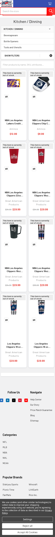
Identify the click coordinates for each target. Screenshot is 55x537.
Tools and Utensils (13, 47)
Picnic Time (8, 489)
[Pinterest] (20, 400)
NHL (5, 457)
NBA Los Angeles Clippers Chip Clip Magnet (41, 122)
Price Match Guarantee (41, 410)
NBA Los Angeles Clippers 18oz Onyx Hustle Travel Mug (14, 270)
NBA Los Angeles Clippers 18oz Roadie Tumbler (41, 194)
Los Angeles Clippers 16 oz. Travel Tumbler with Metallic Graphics (41, 345)
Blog (32, 415)
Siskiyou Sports (10, 484)
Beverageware (11, 35)
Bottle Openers (11, 41)
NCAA (6, 463)
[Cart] (50, 4)
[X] (14, 400)
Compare (6, 96)
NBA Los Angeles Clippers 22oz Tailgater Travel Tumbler (14, 194)
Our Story (34, 404)
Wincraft (33, 484)
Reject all (27, 525)
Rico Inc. (33, 494)
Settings (27, 519)
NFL (5, 441)
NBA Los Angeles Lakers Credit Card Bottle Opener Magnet (14, 122)
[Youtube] (26, 400)
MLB (5, 447)
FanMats (7, 494)
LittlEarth (33, 489)
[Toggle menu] (4, 4)
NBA (5, 452)
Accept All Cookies (27, 532)
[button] (51, 55)
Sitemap (34, 420)
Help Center (36, 399)
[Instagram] (7, 400)
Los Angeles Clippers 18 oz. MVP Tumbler (13, 345)
